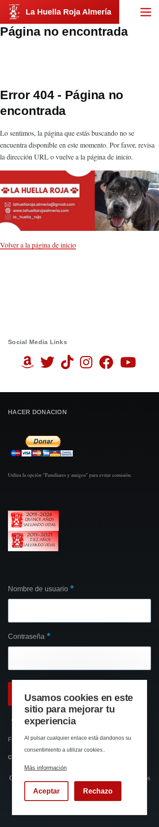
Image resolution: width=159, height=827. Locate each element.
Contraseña (26, 636)
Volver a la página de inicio (38, 244)
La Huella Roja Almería (68, 11)
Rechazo (98, 791)
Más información (45, 767)
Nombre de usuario (38, 589)
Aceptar (46, 791)
